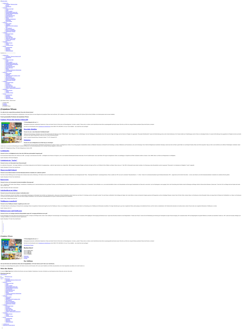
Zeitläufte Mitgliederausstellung (12, 13)
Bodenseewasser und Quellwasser (11, 211)
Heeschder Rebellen (30, 129)
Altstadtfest (8, 24)
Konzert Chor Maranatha (11, 30)
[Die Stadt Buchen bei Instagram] (8, 276)
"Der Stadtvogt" (9, 28)
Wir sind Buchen (9, 14)
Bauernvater (5, 179)
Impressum (8, 48)
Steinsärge (27, 140)
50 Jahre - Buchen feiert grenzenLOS (10, 40)
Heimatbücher (8, 6)
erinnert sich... (6, 3)
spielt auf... (5, 22)
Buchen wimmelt (9, 11)
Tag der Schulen (9, 21)
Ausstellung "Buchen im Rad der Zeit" (13, 56)
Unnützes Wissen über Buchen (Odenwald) (14, 119)
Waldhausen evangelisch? (9, 201)
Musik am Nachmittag (10, 29)
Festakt (7, 10)
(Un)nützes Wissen (9, 45)
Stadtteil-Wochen (9, 42)
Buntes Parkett (8, 23)
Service (4, 46)
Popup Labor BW (9, 37)
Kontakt (25, 258)
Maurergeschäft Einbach (9, 170)
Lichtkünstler (5, 151)
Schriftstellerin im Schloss (9, 190)
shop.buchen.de (4, 274)
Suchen (2, 53)
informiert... (5, 41)
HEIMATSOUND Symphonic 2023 (13, 75)
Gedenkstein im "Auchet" (9, 160)
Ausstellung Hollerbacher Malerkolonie (11, 20)
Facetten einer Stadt (9, 8)
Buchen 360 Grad (9, 16)
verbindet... (5, 32)
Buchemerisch (8, 36)
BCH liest (8, 34)
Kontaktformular (9, 47)
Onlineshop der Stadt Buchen (44, 126)
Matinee (7, 17)
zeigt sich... (5, 7)
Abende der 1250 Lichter (11, 38)
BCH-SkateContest (9, 33)
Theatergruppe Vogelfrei (10, 31)
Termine (7, 44)
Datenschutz (8, 49)
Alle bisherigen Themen (28, 245)
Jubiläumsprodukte (9, 50)
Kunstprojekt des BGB (10, 15)
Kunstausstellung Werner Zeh (11, 12)
